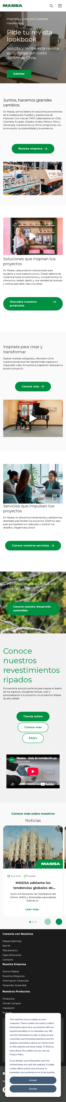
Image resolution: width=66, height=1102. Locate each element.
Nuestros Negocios (14, 976)
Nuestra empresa (30, 148)
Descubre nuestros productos (23, 303)
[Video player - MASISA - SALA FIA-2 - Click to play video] (33, 418)
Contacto (8, 959)
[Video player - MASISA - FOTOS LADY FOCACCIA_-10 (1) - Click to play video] (33, 236)
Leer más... (33, 909)
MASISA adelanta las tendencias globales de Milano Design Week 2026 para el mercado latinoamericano (33, 885)
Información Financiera (16, 980)
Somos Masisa (11, 971)
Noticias (7, 1012)
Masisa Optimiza (12, 941)
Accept (33, 1080)
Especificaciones (12, 955)
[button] (30, 922)
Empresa (31, 876)
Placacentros (10, 950)
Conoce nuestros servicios (30, 545)
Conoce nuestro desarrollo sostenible (32, 608)
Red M (6, 945)
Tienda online (33, 716)
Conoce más (30, 386)
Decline (33, 1088)
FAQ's (33, 738)
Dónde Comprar (12, 1003)
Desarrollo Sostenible (15, 985)
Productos (8, 998)
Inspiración (9, 1008)
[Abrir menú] (59, 5)
